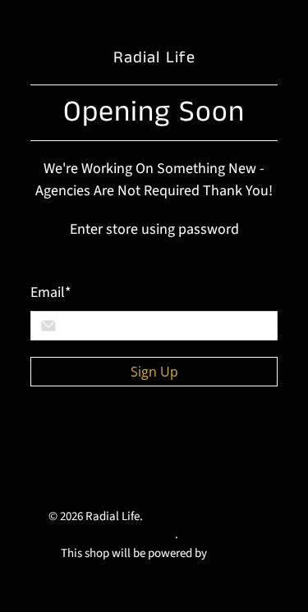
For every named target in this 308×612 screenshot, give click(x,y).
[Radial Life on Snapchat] (45, 480)
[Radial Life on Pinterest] (196, 444)
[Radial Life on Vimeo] (158, 444)
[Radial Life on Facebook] (83, 444)
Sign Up (154, 372)
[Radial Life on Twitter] (45, 444)
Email (50, 292)
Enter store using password (154, 229)
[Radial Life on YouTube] (121, 444)
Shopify (228, 553)
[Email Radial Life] (83, 480)
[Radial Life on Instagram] (234, 444)
